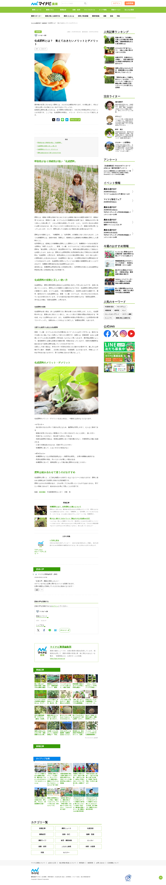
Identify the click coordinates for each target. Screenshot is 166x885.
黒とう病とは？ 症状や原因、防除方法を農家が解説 (40, 685)
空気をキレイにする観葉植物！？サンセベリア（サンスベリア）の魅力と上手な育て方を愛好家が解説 (91, 701)
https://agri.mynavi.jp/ (57, 658)
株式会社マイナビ (36, 876)
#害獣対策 (108, 310)
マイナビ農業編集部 (60, 646)
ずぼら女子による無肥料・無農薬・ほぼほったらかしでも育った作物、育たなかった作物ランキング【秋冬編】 (65, 732)
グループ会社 (75, 876)
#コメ (124, 310)
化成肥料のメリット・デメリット (47, 149)
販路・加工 (66, 834)
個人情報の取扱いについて (67, 863)
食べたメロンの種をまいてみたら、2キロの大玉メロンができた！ (66, 717)
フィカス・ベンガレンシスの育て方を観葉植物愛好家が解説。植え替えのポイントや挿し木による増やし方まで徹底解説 (91, 732)
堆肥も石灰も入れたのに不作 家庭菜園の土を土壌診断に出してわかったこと (40, 732)
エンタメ (90, 840)
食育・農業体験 (66, 840)
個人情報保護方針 (85, 876)
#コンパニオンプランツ (112, 314)
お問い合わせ (100, 863)
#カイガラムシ (121, 306)
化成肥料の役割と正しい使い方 (47, 146)
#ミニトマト (108, 318)
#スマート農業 (127, 314)
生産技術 (44, 23)
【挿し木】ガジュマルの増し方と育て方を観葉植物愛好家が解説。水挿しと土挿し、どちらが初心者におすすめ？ (78, 701)
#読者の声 (43, 620)
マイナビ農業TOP (36, 23)
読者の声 (43, 49)
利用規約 (81, 863)
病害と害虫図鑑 (83, 16)
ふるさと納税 (66, 846)
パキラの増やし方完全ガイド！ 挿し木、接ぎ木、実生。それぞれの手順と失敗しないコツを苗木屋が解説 (53, 701)
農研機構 (42, 492)
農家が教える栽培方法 (52, 16)
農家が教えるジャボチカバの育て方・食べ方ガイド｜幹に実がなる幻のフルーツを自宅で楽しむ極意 (52, 717)
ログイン (116, 3)
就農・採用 (42, 846)
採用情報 (68, 876)
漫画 (111, 16)
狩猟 (42, 852)
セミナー (66, 852)
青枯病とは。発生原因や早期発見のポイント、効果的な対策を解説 (78, 732)
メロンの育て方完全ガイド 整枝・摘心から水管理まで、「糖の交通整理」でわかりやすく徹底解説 (65, 701)
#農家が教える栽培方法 (123, 318)
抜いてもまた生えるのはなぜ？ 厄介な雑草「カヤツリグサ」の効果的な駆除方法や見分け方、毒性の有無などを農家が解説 (78, 717)
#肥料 (37, 620)
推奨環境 (90, 863)
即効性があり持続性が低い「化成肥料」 (49, 142)
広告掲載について (113, 863)
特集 (118, 16)
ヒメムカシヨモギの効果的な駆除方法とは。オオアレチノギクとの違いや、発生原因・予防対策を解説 (40, 701)
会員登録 (129, 3)
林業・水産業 (90, 846)
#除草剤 (116, 310)
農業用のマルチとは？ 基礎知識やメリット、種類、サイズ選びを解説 (52, 685)
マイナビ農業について (38, 863)
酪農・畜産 (90, 834)
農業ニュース (66, 828)
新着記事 (42, 828)
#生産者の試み (109, 306)
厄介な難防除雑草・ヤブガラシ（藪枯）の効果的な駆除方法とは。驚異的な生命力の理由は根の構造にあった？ (40, 717)
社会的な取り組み (60, 876)
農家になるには (69, 16)
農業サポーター (36, 16)
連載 (104, 16)
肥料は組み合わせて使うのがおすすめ (49, 152)
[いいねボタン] (35, 35)
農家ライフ (42, 840)
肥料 (37, 49)
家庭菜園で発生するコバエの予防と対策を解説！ (78, 685)
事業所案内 (51, 876)
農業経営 (42, 834)
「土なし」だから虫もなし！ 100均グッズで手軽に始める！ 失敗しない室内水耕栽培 (91, 685)
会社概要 (44, 876)
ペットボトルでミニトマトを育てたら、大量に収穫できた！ (65, 685)
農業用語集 (96, 16)
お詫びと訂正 (52, 863)
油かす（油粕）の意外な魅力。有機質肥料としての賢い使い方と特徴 (91, 717)
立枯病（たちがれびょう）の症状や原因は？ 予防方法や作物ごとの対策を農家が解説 (52, 732)
